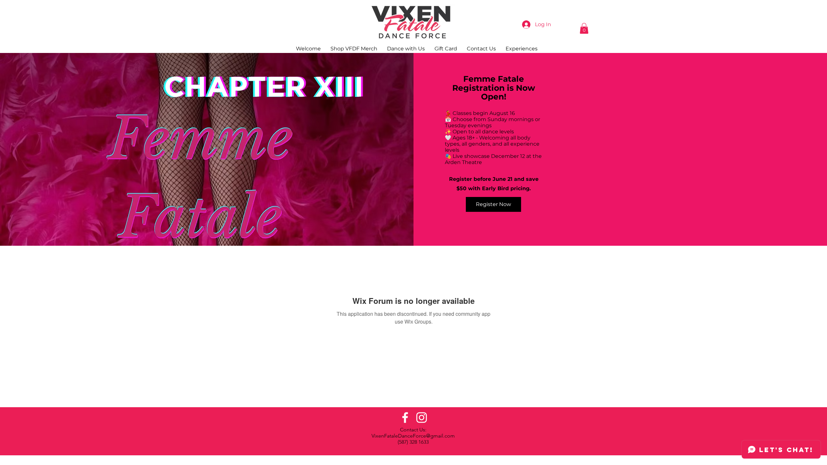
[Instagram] (421, 417)
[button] (584, 28)
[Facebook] (405, 417)
